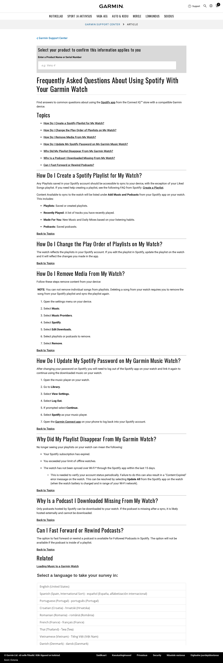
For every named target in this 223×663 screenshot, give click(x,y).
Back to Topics (46, 233)
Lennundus (153, 16)
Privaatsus (142, 655)
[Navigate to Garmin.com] (111, 6)
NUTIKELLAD (56, 16)
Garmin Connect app (68, 421)
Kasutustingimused (121, 655)
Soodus (169, 16)
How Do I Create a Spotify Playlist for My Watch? (74, 123)
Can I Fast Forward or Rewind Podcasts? (69, 165)
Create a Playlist (153, 187)
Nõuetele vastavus (176, 655)
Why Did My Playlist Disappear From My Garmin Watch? (78, 151)
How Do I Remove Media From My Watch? (70, 137)
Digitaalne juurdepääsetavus (205, 655)
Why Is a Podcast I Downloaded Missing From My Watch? (79, 158)
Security (157, 655)
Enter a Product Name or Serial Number (60, 57)
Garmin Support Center (102, 24)
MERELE (137, 16)
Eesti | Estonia (11, 660)
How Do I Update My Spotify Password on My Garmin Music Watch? (86, 144)
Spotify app (108, 102)
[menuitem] (194, 6)
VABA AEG (102, 16)
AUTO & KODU (120, 16)
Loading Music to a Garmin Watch (58, 566)
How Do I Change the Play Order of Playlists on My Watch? (80, 130)
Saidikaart (101, 655)
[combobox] (107, 65)
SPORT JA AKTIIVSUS (79, 16)
